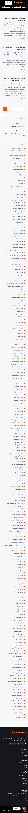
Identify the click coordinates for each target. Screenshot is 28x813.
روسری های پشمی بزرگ (19, 372)
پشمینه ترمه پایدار (20, 192)
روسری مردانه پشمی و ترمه (19, 130)
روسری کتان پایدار (20, 325)
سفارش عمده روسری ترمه (18, 467)
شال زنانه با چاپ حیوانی (19, 484)
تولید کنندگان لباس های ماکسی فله (16, 250)
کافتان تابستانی (20, 576)
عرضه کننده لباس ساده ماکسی (17, 525)
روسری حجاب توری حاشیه (18, 306)
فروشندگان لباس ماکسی (18, 553)
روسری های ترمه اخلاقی (19, 384)
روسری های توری (20, 389)
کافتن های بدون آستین (19, 620)
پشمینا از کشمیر (20, 180)
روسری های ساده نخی (19, 403)
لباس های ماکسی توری (19, 684)
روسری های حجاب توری (19, 400)
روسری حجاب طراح (20, 308)
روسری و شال (24, 753)
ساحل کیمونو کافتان (19, 459)
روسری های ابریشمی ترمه (18, 359)
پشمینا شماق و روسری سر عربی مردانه (16, 186)
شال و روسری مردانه (19, 509)
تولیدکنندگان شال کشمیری (18, 258)
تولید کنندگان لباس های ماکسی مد (16, 253)
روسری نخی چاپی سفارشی (18, 356)
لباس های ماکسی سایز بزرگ (18, 695)
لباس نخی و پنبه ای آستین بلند (17, 648)
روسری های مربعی (20, 417)
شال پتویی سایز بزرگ (19, 473)
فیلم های (25, 786)
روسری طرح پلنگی (20, 320)
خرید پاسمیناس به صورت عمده (17, 261)
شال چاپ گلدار (21, 481)
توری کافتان (21, 225)
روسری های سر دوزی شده (18, 406)
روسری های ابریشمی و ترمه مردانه (17, 364)
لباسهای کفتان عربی (19, 712)
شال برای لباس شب (20, 470)
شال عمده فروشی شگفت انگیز (17, 487)
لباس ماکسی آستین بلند (19, 631)
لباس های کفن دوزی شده (18, 665)
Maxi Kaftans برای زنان (18, 158)
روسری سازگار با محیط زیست (18, 317)
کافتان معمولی (20, 609)
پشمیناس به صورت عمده (18, 189)
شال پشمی (21, 475)
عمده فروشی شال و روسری (18, 534)
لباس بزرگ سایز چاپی (19, 626)
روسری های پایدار (20, 370)
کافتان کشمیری (20, 601)
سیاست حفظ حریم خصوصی (7, 810)
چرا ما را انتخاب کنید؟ (23, 776)
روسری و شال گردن (20, 448)
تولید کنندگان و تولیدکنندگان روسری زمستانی (14, 256)
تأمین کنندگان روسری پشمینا (18, 200)
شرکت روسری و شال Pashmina (17, 512)
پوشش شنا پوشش (20, 194)
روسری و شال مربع (20, 450)
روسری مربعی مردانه (19, 345)
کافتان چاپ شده (20, 578)
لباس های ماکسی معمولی (18, 704)
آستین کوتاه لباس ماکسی (18, 167)
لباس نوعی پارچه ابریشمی (18, 651)
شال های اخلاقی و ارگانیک (18, 495)
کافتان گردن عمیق (20, 603)
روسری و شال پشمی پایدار (18, 442)
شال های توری (21, 498)
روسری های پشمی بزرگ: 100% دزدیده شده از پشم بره (14, 134)
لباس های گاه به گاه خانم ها (18, 667)
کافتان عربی (21, 598)
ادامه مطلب (22, 38)
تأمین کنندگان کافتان (19, 206)
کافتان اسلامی (21, 567)
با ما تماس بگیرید (23, 768)
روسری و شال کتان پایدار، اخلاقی (18, 127)
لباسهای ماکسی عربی (19, 715)
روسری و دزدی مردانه (19, 434)
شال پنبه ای (21, 478)
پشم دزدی (21, 178)
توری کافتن (21, 228)
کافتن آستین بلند (20, 614)
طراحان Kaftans (20, 523)
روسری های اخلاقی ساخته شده (17, 367)
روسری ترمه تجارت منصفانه (18, 289)
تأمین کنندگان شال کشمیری (18, 203)
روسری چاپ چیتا (20, 303)
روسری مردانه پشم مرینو (18, 350)
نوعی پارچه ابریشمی (19, 717)
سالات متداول (24, 781)
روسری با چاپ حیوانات (19, 269)
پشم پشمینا (21, 175)
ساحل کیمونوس (20, 462)
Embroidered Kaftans (18, 148)
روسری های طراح (20, 409)
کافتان (25, 755)
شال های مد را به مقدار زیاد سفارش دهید (15, 503)
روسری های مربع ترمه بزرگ (18, 414)
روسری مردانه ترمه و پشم (18, 353)
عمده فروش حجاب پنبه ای (18, 528)
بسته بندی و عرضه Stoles (18, 172)
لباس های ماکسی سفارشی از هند (17, 698)
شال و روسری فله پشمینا (19, 506)
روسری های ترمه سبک (19, 386)
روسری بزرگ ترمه (20, 272)
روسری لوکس (21, 336)
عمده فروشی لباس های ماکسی (17, 542)
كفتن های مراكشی (20, 556)
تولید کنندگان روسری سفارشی (17, 236)
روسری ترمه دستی (20, 292)
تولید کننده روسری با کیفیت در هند (17, 123)
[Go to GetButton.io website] (24, 811)
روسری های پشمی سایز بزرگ (18, 375)
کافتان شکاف (21, 595)
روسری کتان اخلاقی (20, 322)
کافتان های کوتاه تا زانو (19, 612)
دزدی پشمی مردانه (20, 267)
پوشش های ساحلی (23, 763)
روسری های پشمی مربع (19, 381)
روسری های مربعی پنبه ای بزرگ (17, 423)
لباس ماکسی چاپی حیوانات (18, 637)
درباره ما (25, 765)
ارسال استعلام (24, 778)
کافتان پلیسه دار (20, 570)
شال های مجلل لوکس (19, 500)
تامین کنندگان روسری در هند (18, 214)
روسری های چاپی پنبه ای (19, 397)
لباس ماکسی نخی (20, 645)
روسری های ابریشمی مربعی (18, 361)
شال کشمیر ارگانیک (19, 489)
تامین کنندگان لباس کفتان (18, 217)
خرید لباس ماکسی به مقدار (18, 264)
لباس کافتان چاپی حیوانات (18, 628)
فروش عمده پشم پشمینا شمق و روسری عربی (14, 545)
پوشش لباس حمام (20, 197)
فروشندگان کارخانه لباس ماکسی (17, 551)
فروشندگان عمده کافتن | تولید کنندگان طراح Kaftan (14, 19)
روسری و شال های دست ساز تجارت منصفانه (15, 453)
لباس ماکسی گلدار (20, 642)
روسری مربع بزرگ (20, 342)
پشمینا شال (21, 183)
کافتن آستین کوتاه (20, 617)
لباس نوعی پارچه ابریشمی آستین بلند (16, 653)
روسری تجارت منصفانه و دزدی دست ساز (16, 286)
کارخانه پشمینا (21, 559)
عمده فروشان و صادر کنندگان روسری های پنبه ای (14, 531)
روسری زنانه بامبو (20, 314)
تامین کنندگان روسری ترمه (18, 208)
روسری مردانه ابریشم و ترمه (18, 347)
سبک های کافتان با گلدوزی (18, 464)
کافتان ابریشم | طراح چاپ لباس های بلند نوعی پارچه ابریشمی (14, 79)
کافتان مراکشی (20, 606)
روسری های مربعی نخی (19, 425)
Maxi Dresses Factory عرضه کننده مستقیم (15, 152)
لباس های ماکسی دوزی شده (18, 690)
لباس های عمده (20, 659)
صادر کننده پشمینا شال (19, 517)
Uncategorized (19, 161)
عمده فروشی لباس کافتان (18, 539)
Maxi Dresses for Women (17, 155)
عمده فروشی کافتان (19, 537)
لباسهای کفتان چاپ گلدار (18, 709)
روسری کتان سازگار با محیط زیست (17, 328)
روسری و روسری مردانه (19, 436)
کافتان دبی (21, 584)
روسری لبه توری (20, 334)
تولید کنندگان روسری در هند (18, 231)
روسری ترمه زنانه (20, 295)
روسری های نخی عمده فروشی (17, 428)
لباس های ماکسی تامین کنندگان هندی (16, 681)
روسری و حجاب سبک (19, 431)
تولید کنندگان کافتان (19, 239)
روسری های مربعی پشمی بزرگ (17, 420)
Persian (8, 3)
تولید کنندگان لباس (19, 242)
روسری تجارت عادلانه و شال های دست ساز (15, 283)
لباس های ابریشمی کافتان (18, 656)
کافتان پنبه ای (21, 573)
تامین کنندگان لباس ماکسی (18, 219)
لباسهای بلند (24, 760)
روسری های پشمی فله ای (18, 378)
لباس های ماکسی (20, 670)
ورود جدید (25, 783)
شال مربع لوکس (20, 492)
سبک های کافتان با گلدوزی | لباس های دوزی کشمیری (14, 48)
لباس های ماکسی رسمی (19, 692)
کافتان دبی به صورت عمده (18, 587)
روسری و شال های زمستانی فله (17, 456)
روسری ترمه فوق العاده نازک (18, 297)
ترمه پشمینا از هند (20, 222)
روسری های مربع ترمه (19, 411)
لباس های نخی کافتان (19, 706)
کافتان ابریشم (20, 562)
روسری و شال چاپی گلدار (19, 445)
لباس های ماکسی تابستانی (18, 679)
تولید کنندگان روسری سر (19, 233)
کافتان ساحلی (21, 592)
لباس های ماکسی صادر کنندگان (17, 701)
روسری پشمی (21, 275)
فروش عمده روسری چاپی (18, 548)
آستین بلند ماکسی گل (19, 164)
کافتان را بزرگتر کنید (20, 589)
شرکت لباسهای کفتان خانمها (18, 514)
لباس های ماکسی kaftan (18, 673)
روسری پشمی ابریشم (19, 278)
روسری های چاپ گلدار (19, 395)
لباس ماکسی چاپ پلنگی (19, 634)
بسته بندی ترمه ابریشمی (18, 169)
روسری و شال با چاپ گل (19, 439)
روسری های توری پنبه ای (19, 392)
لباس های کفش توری (19, 662)
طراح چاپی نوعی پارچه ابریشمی (17, 520)
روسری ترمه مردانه (20, 300)
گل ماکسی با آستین (20, 623)
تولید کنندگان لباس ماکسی (18, 244)
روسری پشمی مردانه (19, 281)
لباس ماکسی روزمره (19, 640)
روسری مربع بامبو (20, 339)
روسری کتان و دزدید (19, 331)
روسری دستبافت (20, 311)
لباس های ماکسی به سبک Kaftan (16, 676)
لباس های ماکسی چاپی (19, 687)
